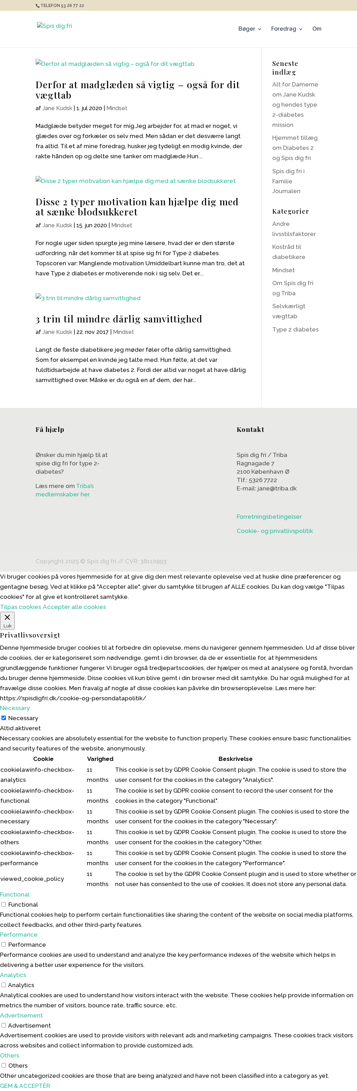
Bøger (246, 29)
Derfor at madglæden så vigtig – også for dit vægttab (138, 89)
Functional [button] (15, 894)
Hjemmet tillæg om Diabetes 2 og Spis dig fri (295, 147)
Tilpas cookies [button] (20, 606)
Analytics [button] (13, 974)
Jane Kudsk (57, 108)
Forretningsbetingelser (269, 516)
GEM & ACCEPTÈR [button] (25, 1085)
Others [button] (9, 1055)
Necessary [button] (15, 707)
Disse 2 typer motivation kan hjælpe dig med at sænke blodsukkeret (137, 206)
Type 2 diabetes (295, 329)
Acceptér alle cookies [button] (74, 606)
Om (316, 29)
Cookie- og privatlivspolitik (275, 530)
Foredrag (283, 29)
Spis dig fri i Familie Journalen (288, 181)
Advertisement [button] (21, 1015)
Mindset (116, 108)
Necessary (23, 718)
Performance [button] (19, 934)
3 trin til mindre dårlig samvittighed (119, 318)
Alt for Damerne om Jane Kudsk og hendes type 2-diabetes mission (295, 104)
